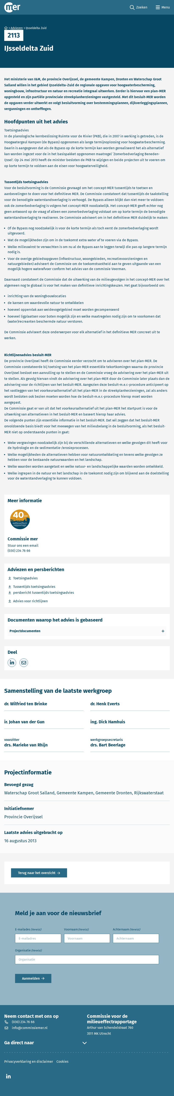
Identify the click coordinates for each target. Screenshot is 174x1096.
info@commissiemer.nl (30, 1028)
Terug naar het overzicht (36, 873)
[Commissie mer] (12, 7)
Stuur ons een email (40, 545)
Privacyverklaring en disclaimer (28, 1062)
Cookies (62, 1062)
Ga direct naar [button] (19, 1043)
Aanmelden (31, 978)
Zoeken (138, 7)
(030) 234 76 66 (34, 550)
